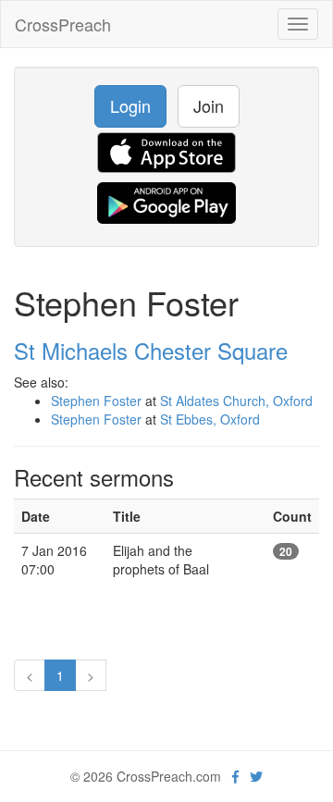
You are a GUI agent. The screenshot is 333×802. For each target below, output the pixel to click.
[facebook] (235, 776)
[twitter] (256, 776)
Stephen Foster (96, 400)
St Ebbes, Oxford (210, 419)
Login (130, 105)
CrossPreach (63, 24)
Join (208, 105)
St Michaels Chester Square (151, 350)
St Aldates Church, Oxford (236, 400)
